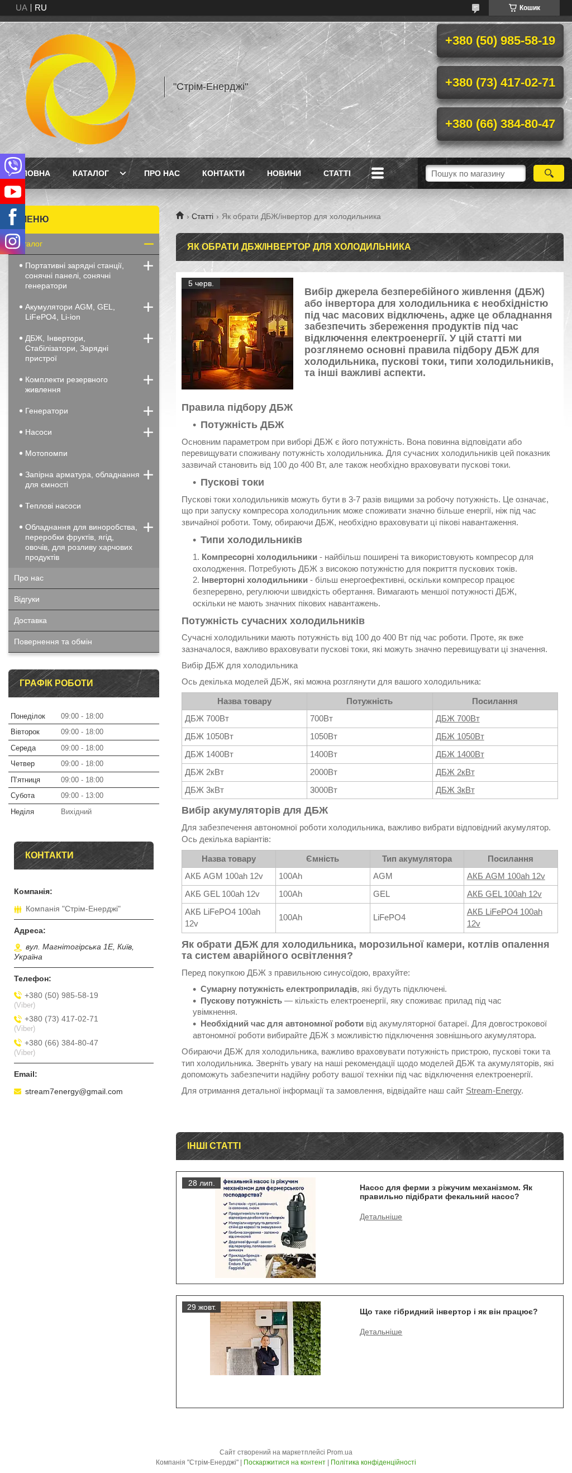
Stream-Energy (493, 1090)
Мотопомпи (46, 453)
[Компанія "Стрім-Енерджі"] (81, 86)
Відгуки (27, 599)
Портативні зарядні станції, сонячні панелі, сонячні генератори (74, 275)
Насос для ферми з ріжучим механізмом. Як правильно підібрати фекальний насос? (446, 1192)
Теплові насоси (53, 505)
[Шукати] (548, 173)
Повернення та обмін (53, 641)
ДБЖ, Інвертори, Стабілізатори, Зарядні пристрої (66, 348)
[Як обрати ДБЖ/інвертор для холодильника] (237, 333)
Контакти (223, 173)
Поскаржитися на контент (285, 1462)
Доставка (30, 620)
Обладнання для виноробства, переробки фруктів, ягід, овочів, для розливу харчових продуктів (81, 542)
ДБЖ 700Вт (458, 718)
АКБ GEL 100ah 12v (504, 894)
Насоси (38, 431)
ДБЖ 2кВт (455, 772)
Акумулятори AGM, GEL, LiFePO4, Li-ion (70, 311)
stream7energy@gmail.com (74, 1091)
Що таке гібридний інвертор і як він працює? (449, 1311)
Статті (337, 173)
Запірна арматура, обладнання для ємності (82, 479)
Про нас (162, 173)
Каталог (91, 173)
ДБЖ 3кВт (455, 790)
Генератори (46, 410)
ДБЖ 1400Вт (460, 754)
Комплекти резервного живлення (66, 384)
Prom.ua (339, 1452)
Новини (284, 173)
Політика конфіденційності (373, 1462)
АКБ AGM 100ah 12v (506, 876)
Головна (30, 173)
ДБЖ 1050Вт (460, 736)
